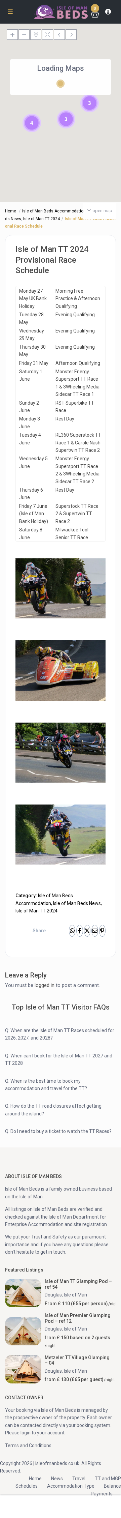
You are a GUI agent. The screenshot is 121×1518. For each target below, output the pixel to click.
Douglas (53, 1294)
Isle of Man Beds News (77, 903)
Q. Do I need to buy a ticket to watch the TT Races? (58, 1131)
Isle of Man (75, 1294)
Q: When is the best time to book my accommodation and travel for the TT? (46, 1084)
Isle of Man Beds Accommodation (54, 211)
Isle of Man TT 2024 (41, 218)
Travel (78, 1478)
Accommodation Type (70, 1486)
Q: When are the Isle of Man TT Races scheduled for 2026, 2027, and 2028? (59, 1034)
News (57, 1478)
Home (10, 211)
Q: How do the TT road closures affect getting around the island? (53, 1109)
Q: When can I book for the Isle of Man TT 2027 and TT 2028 (58, 1059)
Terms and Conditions (28, 1445)
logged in (44, 985)
